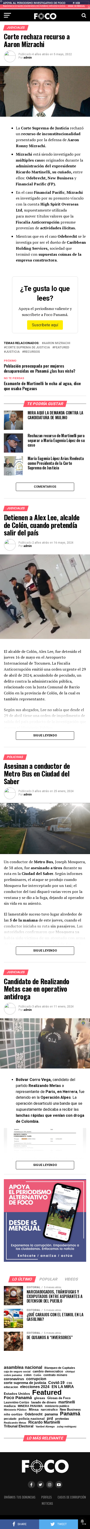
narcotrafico (49, 1409)
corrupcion (36, 1379)
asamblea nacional (23, 1367)
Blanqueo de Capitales (59, 1367)
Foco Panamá (18, 1398)
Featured (61, 347)
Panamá (70, 1413)
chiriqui (70, 1371)
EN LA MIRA (63, 1387)
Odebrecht (33, 1414)
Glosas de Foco (59, 1398)
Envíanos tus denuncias (20, 1497)
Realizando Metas (15, 1422)
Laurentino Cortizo (16, 1402)
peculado (10, 1418)
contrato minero (55, 1375)
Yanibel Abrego (45, 1426)
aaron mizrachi (57, 343)
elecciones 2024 (34, 1387)
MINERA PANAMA (30, 1406)
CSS (69, 1383)
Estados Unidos (17, 1394)
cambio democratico (48, 1371)
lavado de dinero (43, 1402)
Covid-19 (56, 1382)
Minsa (34, 1409)
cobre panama (13, 1375)
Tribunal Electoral (18, 1426)
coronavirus (14, 1379)
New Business (70, 1409)
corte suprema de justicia (28, 347)
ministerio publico (57, 1406)
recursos (32, 351)
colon (27, 1375)
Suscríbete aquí (45, 325)
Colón (37, 1375)
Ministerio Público (15, 1409)
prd (50, 1418)
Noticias (47, 1503)
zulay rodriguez (67, 1426)
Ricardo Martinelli (44, 1422)
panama (51, 1414)
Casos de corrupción (72, 1497)
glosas (39, 1398)
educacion (11, 1387)
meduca (10, 1406)
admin (28, 57)
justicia (13, 351)
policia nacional (31, 1418)
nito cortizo (13, 1414)
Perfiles (46, 1497)
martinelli (66, 1402)
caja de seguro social (17, 1371)
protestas (62, 1418)
